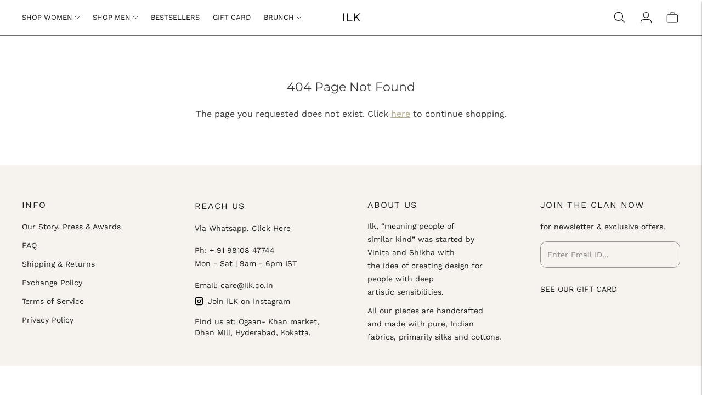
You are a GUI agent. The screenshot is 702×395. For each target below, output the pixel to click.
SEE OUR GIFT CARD (578, 289)
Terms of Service (53, 301)
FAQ (29, 245)
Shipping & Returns (58, 263)
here (400, 114)
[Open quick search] (619, 17)
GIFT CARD (232, 17)
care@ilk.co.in (246, 285)
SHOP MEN (112, 17)
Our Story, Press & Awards (71, 226)
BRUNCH (279, 17)
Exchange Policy (52, 282)
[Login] (646, 17)
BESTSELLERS (175, 17)
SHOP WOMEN (47, 17)
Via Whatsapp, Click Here (243, 228)
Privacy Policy (47, 319)
